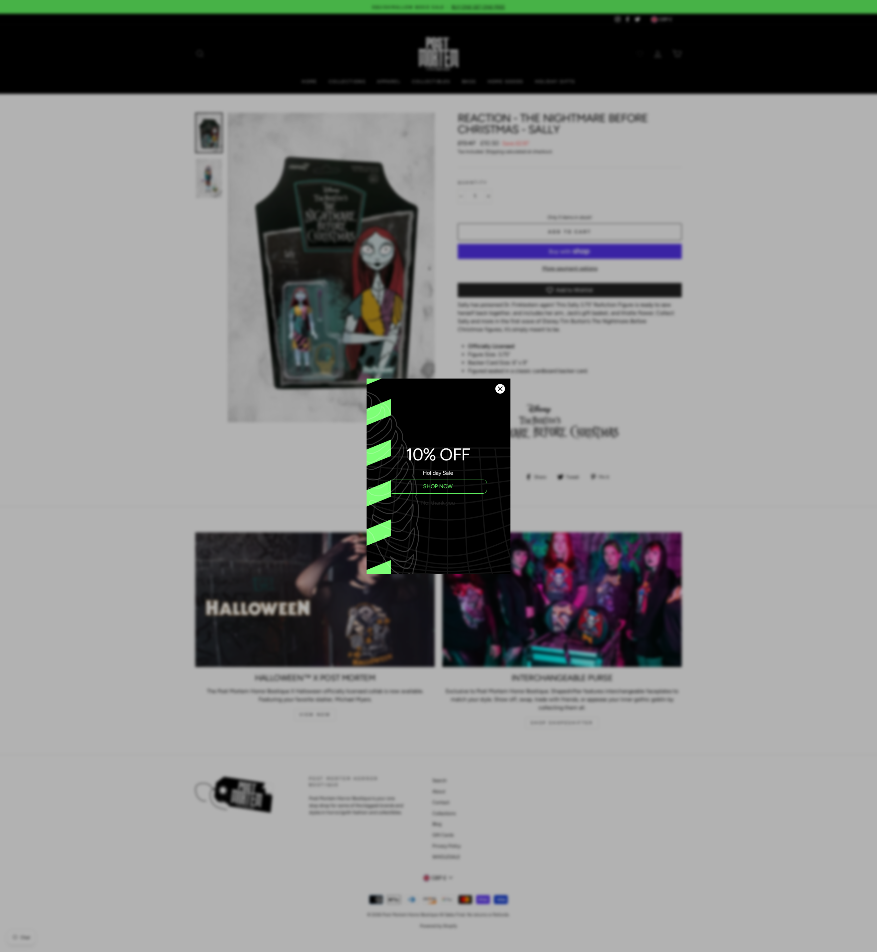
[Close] (500, 389)
